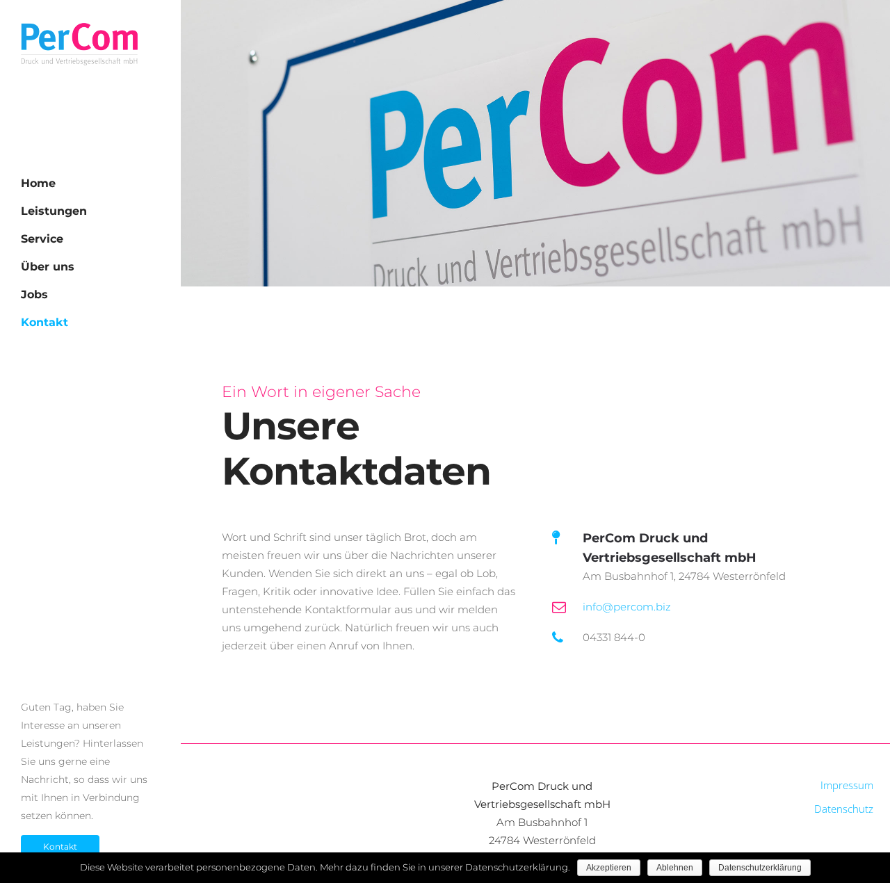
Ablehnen (674, 868)
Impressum (846, 785)
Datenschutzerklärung (760, 868)
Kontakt (60, 846)
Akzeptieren (608, 868)
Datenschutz (843, 809)
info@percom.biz (627, 606)
